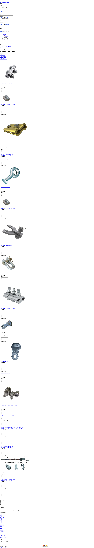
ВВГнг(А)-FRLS (2, 517)
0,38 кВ (1, 528)
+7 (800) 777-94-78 (7, 2)
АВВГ (1, 516)
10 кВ (1, 527)
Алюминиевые (2, 525)
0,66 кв (1, 526)
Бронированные (2, 524)
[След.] (0, 497)
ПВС (1, 522)
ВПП (1, 518)
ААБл (1, 514)
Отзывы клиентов (2, 531)
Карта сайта (1, 532)
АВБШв (1, 515)
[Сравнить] (1, 91)
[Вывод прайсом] (1, 60)
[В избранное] (1, 90)
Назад (4, 35)
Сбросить (4, 512)
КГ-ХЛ (1, 519)
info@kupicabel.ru (2, 2)
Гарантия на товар (2, 535)
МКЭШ (1, 520)
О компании (1, 530)
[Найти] (2, 16)
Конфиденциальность (3, 547)
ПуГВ (1, 521)
